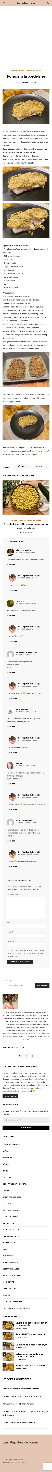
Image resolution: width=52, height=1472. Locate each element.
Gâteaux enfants (11, 1210)
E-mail (10, 932)
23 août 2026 (21, 1337)
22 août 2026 (21, 1348)
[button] (20, 532)
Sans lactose (9, 1289)
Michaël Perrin (19, 1462)
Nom (9, 922)
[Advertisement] (26, 38)
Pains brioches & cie (12, 1236)
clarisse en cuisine (24, 550)
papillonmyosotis (24, 820)
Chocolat (8, 1177)
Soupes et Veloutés (12, 1302)
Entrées (6, 1190)
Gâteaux (7, 1203)
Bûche (6, 1164)
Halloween (8, 1223)
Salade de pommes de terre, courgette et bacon (30, 1355)
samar (19, 763)
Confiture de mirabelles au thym (31, 1345)
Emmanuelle (22, 709)
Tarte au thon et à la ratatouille (30, 1365)
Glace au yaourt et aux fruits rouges (26, 1396)
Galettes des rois (12, 1197)
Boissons (7, 1158)
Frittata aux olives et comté (23, 1422)
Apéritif (6, 1151)
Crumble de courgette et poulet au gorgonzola (26, 524)
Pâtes (5, 1249)
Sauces (6, 1295)
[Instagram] (26, 1056)
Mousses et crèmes (12, 1230)
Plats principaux (18, 70)
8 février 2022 (22, 82)
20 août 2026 (21, 1369)
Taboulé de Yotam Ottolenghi (30, 1334)
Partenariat (9, 1243)
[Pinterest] (32, 1056)
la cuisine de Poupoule (26, 652)
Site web (10, 941)
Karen (33, 82)
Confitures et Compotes (15, 1184)
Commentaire (12, 895)
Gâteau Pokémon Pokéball (22, 1404)
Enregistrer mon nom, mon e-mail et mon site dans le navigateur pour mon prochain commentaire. (25, 954)
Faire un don (10, 1096)
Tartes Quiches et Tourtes (16, 1308)
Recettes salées (34, 70)
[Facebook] (20, 1056)
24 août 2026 (29, 528)
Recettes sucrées (11, 1275)
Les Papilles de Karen (26, 3)
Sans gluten (9, 1282)
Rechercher (8, 980)
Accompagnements (12, 1145)
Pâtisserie (8, 1256)
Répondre (11, 565)
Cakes (5, 1171)
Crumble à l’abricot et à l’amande (25, 1388)
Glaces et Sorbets (12, 1217)
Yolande (20, 601)
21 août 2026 (21, 1359)
